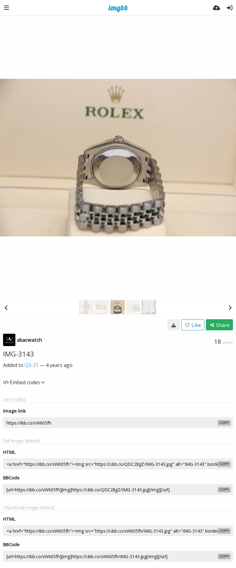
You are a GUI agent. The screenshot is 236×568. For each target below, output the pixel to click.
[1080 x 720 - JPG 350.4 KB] (173, 324)
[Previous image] (6, 307)
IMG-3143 (18, 353)
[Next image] (230, 307)
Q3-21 (31, 365)
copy (224, 423)
